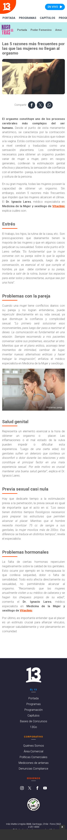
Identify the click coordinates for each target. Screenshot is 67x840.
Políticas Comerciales (33, 757)
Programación (33, 709)
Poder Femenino (41, 30)
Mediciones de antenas (34, 763)
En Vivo (53, 6)
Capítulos (47, 18)
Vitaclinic (58, 206)
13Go (33, 727)
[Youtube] (45, 788)
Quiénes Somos (33, 745)
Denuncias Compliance (33, 768)
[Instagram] (22, 788)
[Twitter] (29, 788)
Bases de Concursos (33, 721)
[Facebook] (37, 788)
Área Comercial (33, 751)
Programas (27, 18)
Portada (9, 18)
